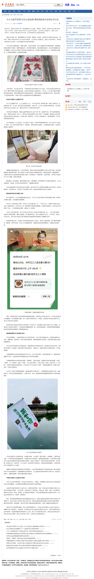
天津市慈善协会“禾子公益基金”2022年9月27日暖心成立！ (22, 548)
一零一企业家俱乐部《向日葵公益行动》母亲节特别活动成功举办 (24, 531)
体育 (47, 11)
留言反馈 (65, 571)
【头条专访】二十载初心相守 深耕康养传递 (78, 45)
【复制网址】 (53, 555)
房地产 (19, 11)
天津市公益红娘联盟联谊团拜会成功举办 (17, 536)
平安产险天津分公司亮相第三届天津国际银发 (79, 56)
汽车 (24, 11)
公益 (8, 519)
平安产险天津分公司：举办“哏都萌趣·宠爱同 (78, 26)
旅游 (56, 11)
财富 (69, 11)
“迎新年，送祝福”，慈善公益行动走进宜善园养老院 (20, 538)
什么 (77, 5)
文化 (74, 11)
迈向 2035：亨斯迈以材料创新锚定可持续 (78, 105)
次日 (14, 519)
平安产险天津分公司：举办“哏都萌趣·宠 (77, 107)
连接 (29, 519)
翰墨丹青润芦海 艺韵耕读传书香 (75, 41)
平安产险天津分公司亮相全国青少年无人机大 (79, 54)
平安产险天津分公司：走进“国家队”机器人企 (78, 72)
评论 (84, 101)
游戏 (60, 11)
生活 (38, 11)
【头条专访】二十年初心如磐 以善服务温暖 (78, 43)
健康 (33, 11)
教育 (29, 11)
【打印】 (59, 555)
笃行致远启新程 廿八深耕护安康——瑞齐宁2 (78, 52)
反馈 (20, 519)
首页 (5, 11)
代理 (67, 4)
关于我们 (29, 571)
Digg (89, 101)
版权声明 (44, 571)
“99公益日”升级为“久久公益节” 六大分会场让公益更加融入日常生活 (25, 526)
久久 (17, 519)
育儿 (51, 11)
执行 (26, 519)
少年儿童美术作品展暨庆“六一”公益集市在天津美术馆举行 (22, 528)
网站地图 (60, 571)
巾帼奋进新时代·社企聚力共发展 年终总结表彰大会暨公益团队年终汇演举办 (27, 540)
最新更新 (69, 18)
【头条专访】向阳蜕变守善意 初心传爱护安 (78, 39)
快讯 (65, 11)
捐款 (11, 519)
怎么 (73, 5)
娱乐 (9, 11)
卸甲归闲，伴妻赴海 (71, 32)
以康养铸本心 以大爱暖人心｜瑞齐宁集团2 (78, 109)
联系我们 (34, 571)
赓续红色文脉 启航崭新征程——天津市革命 (78, 67)
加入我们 (39, 571)
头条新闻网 (19, 23)
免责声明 (49, 571)
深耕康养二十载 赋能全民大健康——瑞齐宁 (78, 70)
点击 (79, 101)
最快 (23, 519)
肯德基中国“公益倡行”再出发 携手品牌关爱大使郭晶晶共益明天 (24, 545)
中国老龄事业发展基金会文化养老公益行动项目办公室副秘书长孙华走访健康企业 (29, 533)
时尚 (42, 11)
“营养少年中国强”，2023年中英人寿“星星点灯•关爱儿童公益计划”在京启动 (27, 543)
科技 (14, 11)
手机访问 (55, 571)
